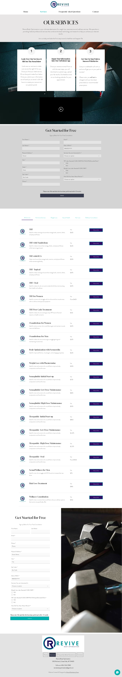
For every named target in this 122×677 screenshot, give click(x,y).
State (23, 167)
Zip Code (25, 174)
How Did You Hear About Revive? (73, 176)
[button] (96, 230)
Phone (24, 181)
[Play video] (61, 109)
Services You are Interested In (72, 153)
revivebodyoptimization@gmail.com (64, 668)
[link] (27, 218)
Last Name (25, 145)
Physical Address (27, 153)
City (23, 160)
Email (65, 139)
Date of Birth (67, 145)
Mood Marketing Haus (72, 672)
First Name (25, 139)
